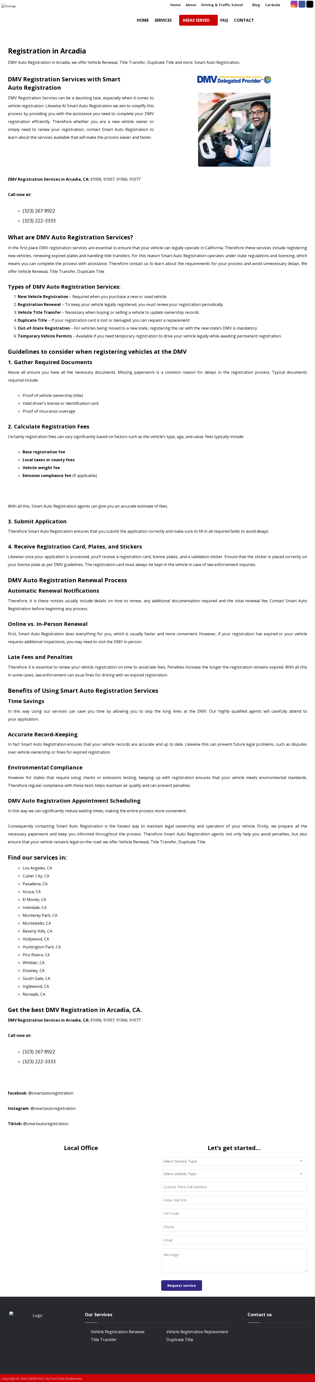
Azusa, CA (32, 891)
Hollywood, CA (36, 939)
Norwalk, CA (34, 994)
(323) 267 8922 (39, 210)
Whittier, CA (34, 962)
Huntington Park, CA (42, 947)
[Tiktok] (309, 4)
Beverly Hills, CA (37, 931)
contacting (44, 826)
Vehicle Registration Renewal (117, 1331)
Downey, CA (34, 970)
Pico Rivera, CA (36, 954)
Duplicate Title (179, 1339)
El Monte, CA (34, 899)
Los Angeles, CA (37, 868)
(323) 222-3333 (39, 220)
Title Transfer (104, 1339)
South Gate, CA (36, 978)
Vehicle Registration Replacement (197, 1331)
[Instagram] (294, 4)
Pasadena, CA (35, 883)
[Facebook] (302, 4)
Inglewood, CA (36, 986)
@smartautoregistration (50, 1093)
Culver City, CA (36, 876)
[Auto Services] (27, 21)
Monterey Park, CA (40, 915)
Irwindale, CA (35, 907)
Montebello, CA (37, 923)
